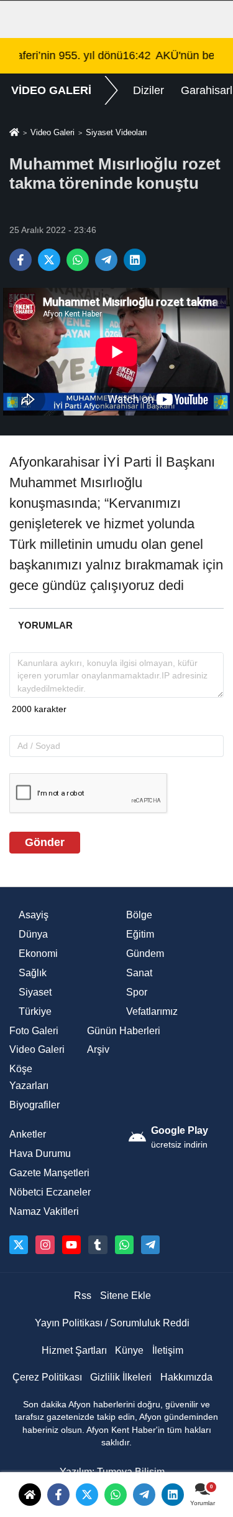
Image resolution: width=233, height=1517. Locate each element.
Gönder (45, 842)
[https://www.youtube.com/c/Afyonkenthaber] (71, 1244)
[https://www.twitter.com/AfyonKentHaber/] (18, 1244)
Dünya (33, 934)
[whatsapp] (115, 1494)
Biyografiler (34, 1105)
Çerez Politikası (47, 1377)
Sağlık (33, 973)
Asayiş (33, 915)
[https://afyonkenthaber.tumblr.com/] (97, 1244)
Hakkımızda (186, 1377)
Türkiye (35, 1011)
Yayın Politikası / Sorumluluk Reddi (112, 1323)
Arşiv (98, 1049)
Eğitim (140, 934)
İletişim (167, 1350)
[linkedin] (173, 1494)
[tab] (45, 625)
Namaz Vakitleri (44, 1211)
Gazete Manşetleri (49, 1172)
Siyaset (35, 992)
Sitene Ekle (125, 1295)
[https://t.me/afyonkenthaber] (150, 1244)
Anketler (27, 1134)
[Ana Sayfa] (14, 133)
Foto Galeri (33, 1030)
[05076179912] (124, 1244)
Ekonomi (38, 953)
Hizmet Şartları (74, 1350)
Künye (129, 1350)
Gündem (145, 953)
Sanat (139, 973)
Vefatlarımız (152, 1011)
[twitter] (87, 1494)
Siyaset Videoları (116, 132)
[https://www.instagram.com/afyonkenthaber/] (44, 1244)
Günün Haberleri (123, 1030)
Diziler (148, 90)
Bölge (139, 915)
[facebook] (58, 1494)
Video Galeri (52, 132)
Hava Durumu (40, 1153)
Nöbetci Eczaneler (50, 1192)
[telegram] (144, 1494)
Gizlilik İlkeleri (121, 1377)
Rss (82, 1295)
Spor (136, 992)
